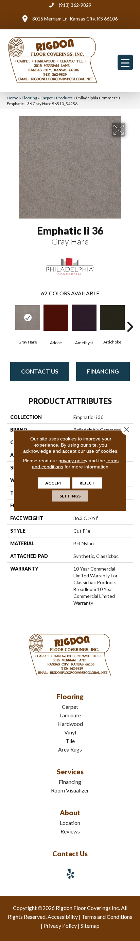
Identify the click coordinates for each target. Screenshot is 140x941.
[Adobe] (56, 318)
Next (130, 316)
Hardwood (70, 723)
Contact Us (39, 371)
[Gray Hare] (28, 318)
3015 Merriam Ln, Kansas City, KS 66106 (75, 19)
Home (12, 97)
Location (70, 822)
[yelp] (70, 873)
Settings (70, 495)
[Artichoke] (112, 318)
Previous (10, 316)
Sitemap (90, 925)
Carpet (46, 97)
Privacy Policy (60, 925)
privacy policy (72, 460)
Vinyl (70, 732)
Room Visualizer (70, 790)
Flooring (29, 97)
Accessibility (63, 916)
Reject (87, 483)
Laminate (70, 715)
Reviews (70, 831)
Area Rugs (70, 749)
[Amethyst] (84, 318)
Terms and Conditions (107, 916)
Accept (54, 483)
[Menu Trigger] (125, 62)
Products (64, 97)
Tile (70, 741)
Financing (103, 371)
